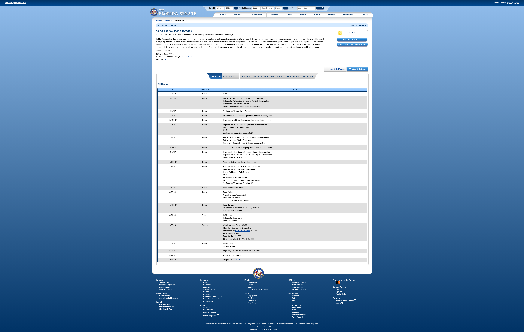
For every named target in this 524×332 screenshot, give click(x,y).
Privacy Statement (258, 327)
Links (294, 303)
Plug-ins (336, 298)
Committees (256, 15)
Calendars (207, 285)
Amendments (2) (261, 76)
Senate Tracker (339, 287)
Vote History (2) (292, 76)
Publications (252, 282)
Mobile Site (21, 3)
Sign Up (510, 3)
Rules (294, 310)
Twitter (337, 282)
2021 (172, 20)
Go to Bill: (212, 8)
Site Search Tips (165, 309)
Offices (331, 15)
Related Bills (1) (231, 76)
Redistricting (208, 301)
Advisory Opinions (299, 314)
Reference (348, 15)
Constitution (208, 310)
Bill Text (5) (246, 76)
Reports (206, 294)
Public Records (297, 317)
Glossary (295, 296)
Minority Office (297, 287)
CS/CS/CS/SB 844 (242, 231)
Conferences (208, 292)
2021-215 (188, 57)
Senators (238, 15)
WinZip (338, 304)
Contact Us (252, 300)
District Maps (164, 287)
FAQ (293, 298)
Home (223, 15)
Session (274, 15)
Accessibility (268, 327)
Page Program (253, 303)
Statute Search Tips (167, 307)
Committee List (165, 296)
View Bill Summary (352, 39)
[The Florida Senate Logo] (173, 12)
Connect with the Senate (344, 280)
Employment (252, 296)
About (317, 15)
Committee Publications (168, 298)
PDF (166, 60)
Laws (289, 15)
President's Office (299, 282)
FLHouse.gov (10, 3)
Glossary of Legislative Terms (352, 44)
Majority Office (297, 285)
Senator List (164, 282)
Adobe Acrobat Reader (345, 301)
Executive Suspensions (212, 299)
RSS (339, 282)
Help (293, 300)
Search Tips (296, 305)
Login (517, 3)
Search (294, 8)
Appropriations (209, 289)
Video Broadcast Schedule (258, 289)
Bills (205, 282)
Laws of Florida (209, 313)
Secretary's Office (299, 289)
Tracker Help (341, 294)
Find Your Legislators (167, 285)
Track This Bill (349, 33)
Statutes (206, 307)
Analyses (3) (277, 76)
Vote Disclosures (165, 289)
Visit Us (251, 298)
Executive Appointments (212, 296)
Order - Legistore (210, 316)
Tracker (364, 15)
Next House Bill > (358, 25)
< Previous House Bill (167, 25)
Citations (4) (308, 76)
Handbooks (296, 312)
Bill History (216, 76)
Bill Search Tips (165, 304)
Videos (250, 285)
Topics (250, 287)
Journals (206, 287)
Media (303, 15)
